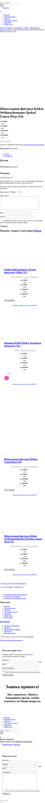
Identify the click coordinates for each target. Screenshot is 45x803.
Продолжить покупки (11, 745)
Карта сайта (8, 617)
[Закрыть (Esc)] (1, 800)
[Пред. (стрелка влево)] (1, 802)
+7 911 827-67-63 (6, 583)
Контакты (7, 22)
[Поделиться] (3, 800)
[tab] (24, 154)
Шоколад (7, 627)
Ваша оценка (5, 192)
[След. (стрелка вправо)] (3, 802)
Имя (2, 213)
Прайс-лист (8, 24)
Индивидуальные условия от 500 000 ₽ (25, 305)
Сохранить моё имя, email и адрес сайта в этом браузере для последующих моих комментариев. (21, 221)
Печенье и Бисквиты (11, 626)
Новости (7, 18)
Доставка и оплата (10, 20)
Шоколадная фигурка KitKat (34, 145)
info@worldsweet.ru (19, 583)
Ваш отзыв (4, 196)
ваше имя (5, 660)
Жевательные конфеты (12, 629)
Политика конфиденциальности (15, 594)
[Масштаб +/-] (7, 800)
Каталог (7, 15)
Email (2, 217)
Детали (6, 154)
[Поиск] (2, 5)
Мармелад (7, 631)
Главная (3, 28)
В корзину (6, 378)
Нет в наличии (9, 300)
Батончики (18, 28)
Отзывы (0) (8, 156)
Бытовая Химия (9, 633)
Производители (9, 17)
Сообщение (6, 772)
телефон (5, 764)
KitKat (26, 28)
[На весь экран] (5, 800)
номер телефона (8, 668)
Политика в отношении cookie (15, 598)
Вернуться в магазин (24, 741)
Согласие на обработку (12, 596)
